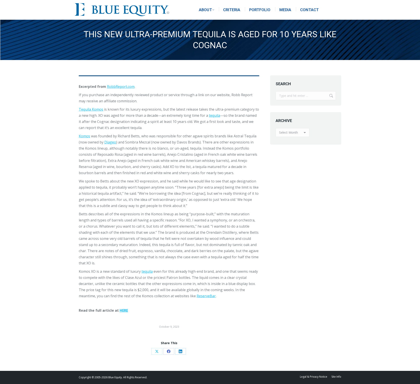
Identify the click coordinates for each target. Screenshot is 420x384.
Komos (84, 136)
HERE (124, 310)
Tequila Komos (91, 109)
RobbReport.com (121, 86)
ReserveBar (206, 296)
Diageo (110, 142)
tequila (214, 115)
